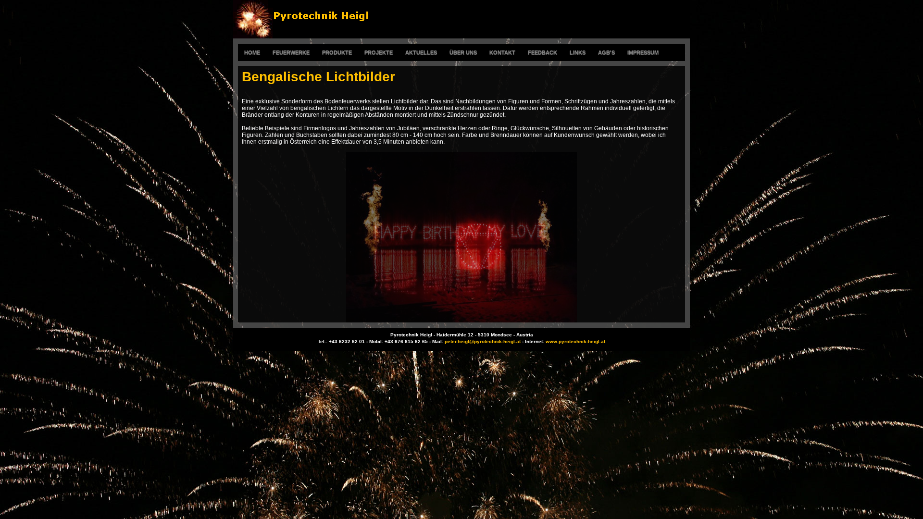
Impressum (643, 52)
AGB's (606, 52)
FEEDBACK (542, 52)
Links (578, 52)
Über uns (463, 52)
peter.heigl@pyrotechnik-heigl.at (483, 341)
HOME (252, 52)
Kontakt (502, 52)
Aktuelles (421, 52)
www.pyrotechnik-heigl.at (575, 341)
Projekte (378, 52)
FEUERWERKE (291, 52)
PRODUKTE (337, 52)
